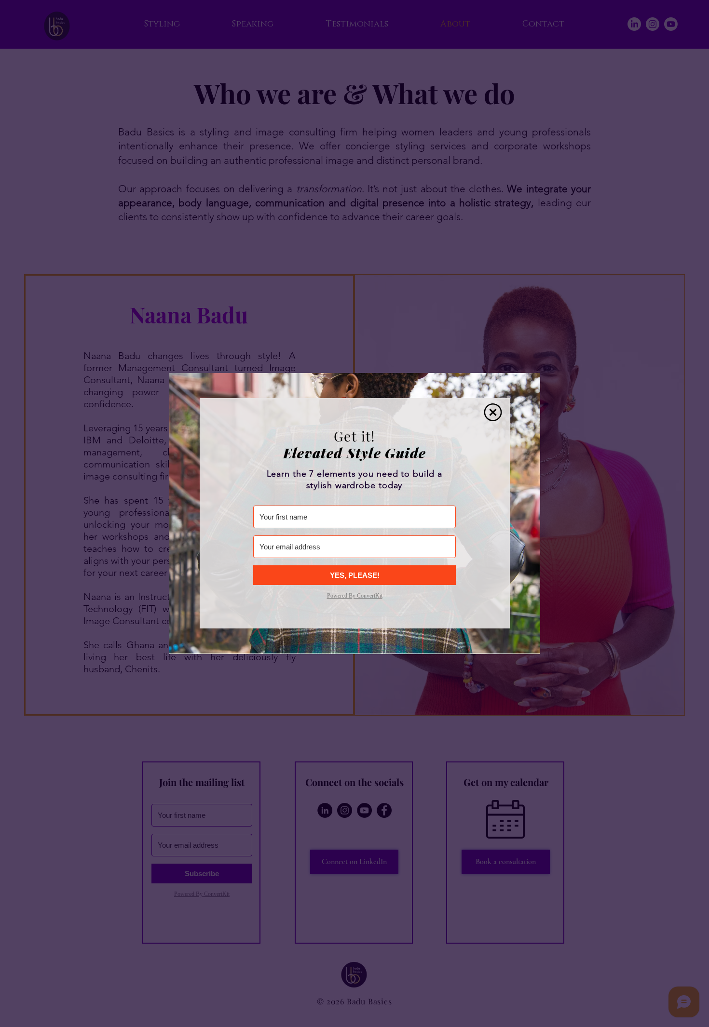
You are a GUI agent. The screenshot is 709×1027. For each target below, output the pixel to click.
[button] (493, 412)
